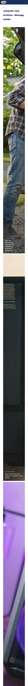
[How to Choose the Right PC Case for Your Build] (14, 368)
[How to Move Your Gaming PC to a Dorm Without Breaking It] (14, 140)
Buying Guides (9, 238)
